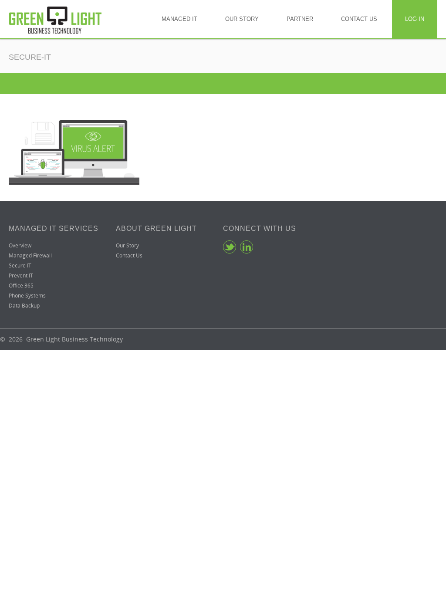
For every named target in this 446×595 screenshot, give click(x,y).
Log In (414, 19)
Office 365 (21, 285)
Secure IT (20, 265)
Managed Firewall (30, 255)
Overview (20, 245)
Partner (300, 19)
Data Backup (24, 305)
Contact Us (359, 19)
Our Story (242, 19)
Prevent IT (21, 275)
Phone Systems (27, 295)
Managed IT (179, 19)
